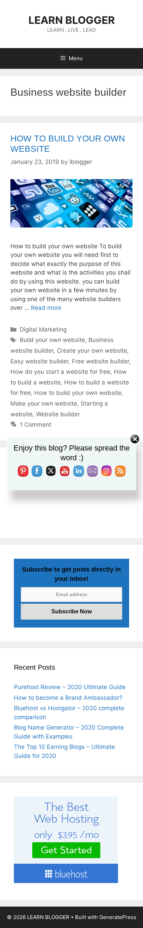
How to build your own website (77, 392)
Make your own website (43, 403)
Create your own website (92, 350)
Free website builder (100, 361)
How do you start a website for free (60, 371)
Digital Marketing (43, 329)
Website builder (58, 414)
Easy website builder (39, 361)
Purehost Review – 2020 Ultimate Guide (70, 687)
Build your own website (52, 339)
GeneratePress (117, 917)
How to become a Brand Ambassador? (68, 697)
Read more (46, 307)
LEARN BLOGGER (71, 20)
